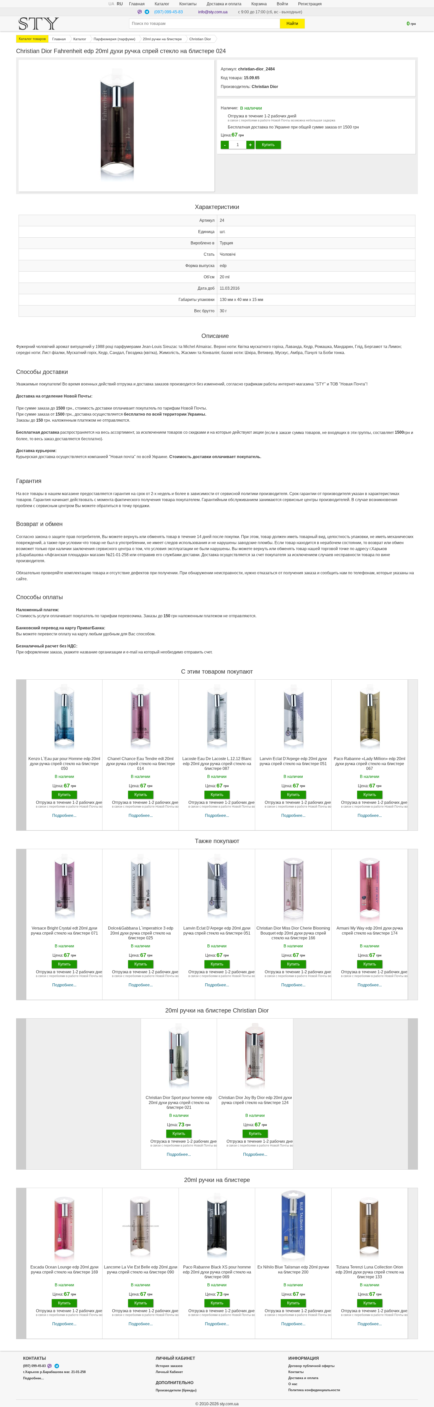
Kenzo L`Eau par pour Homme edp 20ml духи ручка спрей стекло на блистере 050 (64, 763)
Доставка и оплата (224, 4)
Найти (292, 23)
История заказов (169, 1366)
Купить (268, 145)
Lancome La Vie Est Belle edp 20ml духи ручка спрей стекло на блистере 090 (140, 1269)
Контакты (188, 4)
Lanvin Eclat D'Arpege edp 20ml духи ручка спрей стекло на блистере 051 (293, 761)
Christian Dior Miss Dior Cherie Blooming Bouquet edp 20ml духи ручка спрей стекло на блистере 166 (293, 933)
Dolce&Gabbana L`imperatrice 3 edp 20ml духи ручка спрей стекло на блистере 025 (140, 933)
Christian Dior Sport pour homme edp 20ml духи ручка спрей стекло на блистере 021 (179, 1102)
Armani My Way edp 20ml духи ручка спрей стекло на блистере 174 (370, 930)
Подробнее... (64, 815)
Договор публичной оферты (311, 1366)
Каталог (162, 4)
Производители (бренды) (176, 1390)
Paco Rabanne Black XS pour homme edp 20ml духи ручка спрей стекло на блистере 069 (217, 1272)
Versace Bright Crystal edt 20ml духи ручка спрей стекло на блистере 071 (64, 930)
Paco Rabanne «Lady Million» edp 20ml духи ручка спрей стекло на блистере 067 (369, 763)
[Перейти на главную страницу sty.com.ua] (39, 23)
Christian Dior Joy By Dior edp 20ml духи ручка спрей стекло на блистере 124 (255, 1100)
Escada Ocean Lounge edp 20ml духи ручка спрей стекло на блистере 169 (64, 1269)
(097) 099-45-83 (168, 12)
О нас (292, 1384)
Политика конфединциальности (314, 1390)
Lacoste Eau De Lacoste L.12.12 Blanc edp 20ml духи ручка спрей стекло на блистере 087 (217, 763)
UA (111, 4)
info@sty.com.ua (213, 12)
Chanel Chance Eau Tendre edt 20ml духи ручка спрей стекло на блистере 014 (140, 763)
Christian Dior (265, 86)
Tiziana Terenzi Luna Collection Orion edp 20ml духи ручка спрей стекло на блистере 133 (370, 1272)
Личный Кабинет (169, 1372)
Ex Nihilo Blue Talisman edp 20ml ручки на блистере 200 (293, 1269)
